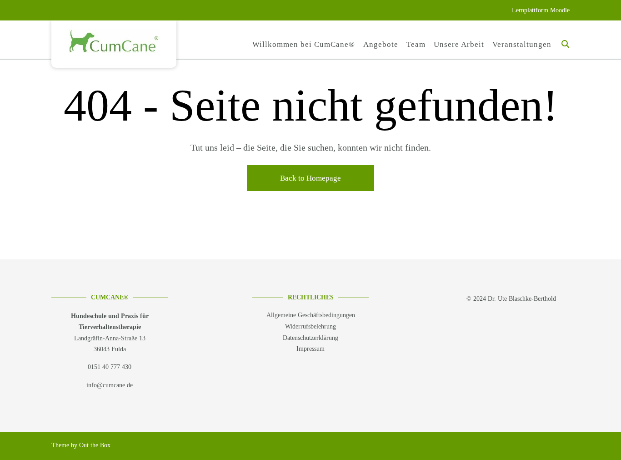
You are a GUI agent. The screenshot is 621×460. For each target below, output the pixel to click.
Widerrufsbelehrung (310, 326)
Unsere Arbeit (459, 44)
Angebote (380, 44)
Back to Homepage (310, 178)
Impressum (310, 348)
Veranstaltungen (521, 44)
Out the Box (94, 445)
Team (416, 44)
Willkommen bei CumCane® (303, 44)
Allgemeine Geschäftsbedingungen (310, 315)
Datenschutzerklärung (310, 337)
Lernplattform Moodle (541, 10)
